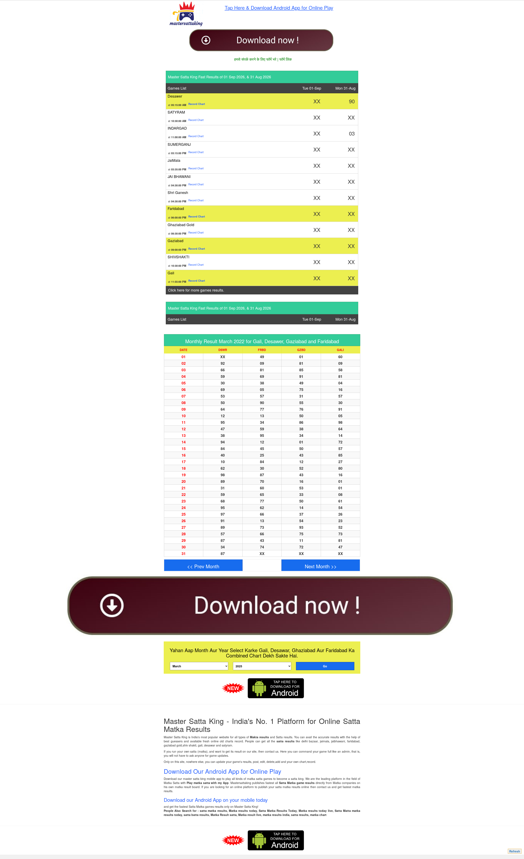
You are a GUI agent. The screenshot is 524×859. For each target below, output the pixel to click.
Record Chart (196, 120)
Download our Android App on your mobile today (216, 799)
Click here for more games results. (196, 290)
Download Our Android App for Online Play (222, 771)
